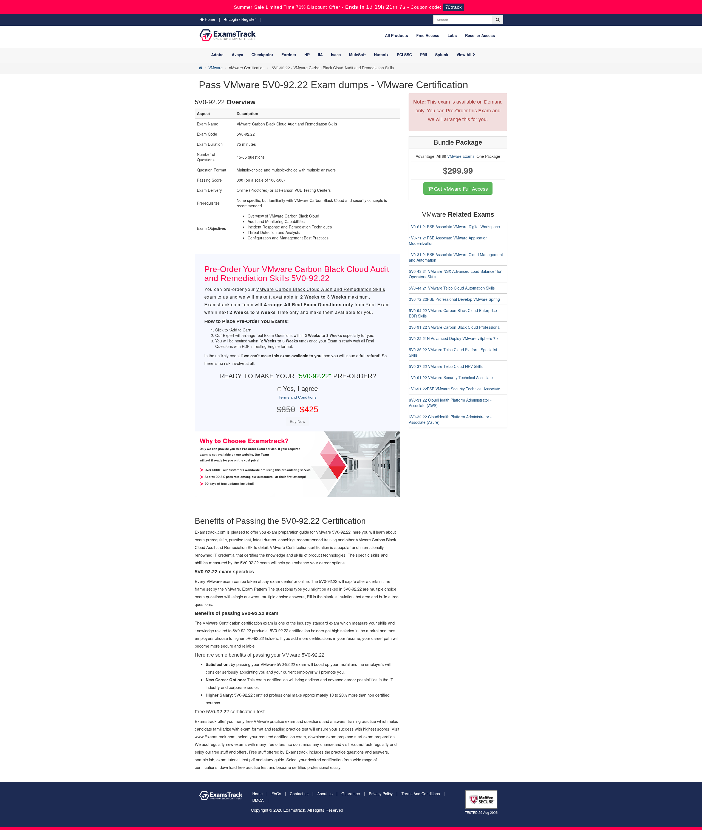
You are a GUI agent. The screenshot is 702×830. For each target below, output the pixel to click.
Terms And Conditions (420, 793)
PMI (423, 54)
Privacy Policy (381, 793)
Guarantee (350, 793)
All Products (396, 35)
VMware (215, 67)
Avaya (237, 54)
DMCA (258, 800)
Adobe (217, 54)
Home (209, 19)
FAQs (276, 793)
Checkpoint (262, 54)
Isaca (336, 54)
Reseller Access (480, 35)
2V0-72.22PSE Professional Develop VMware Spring (454, 299)
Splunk (441, 54)
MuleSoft (357, 54)
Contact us (299, 793)
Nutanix (381, 54)
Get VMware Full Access (460, 188)
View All (464, 54)
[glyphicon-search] (497, 19)
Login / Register (241, 19)
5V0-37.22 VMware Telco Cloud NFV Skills (446, 366)
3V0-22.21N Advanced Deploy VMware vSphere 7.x (454, 338)
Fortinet (288, 54)
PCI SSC (404, 54)
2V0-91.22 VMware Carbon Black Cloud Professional (454, 327)
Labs (452, 35)
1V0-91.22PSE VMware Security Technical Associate (454, 388)
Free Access (427, 35)
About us (325, 793)
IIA (320, 54)
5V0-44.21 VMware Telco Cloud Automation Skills (452, 288)
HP (307, 54)
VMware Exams (460, 156)
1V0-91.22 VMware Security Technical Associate (451, 377)
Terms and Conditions (297, 397)
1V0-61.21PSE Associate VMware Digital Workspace (454, 226)
